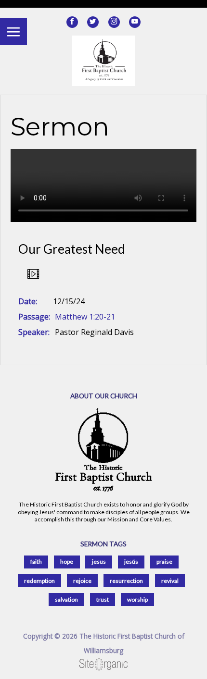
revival (170, 580)
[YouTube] (135, 22)
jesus (99, 561)
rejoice (82, 580)
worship (137, 599)
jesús (131, 561)
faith (36, 561)
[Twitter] (93, 22)
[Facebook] (72, 22)
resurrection (126, 580)
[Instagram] (114, 22)
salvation (66, 599)
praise (164, 561)
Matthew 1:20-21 (85, 316)
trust (102, 599)
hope (66, 561)
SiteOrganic (103, 664)
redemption (39, 580)
